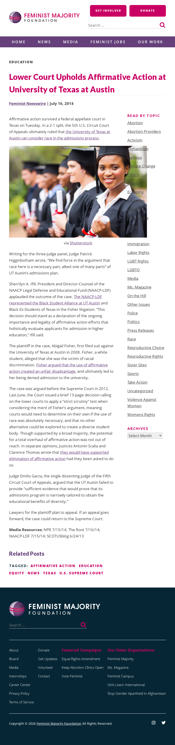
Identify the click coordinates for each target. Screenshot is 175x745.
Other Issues (138, 304)
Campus (134, 157)
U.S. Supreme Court (81, 573)
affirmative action (53, 565)
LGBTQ (133, 269)
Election (134, 209)
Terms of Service (21, 702)
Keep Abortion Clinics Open (82, 667)
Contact (44, 676)
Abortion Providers (144, 131)
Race (131, 339)
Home (19, 41)
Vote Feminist (72, 676)
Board (13, 658)
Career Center (20, 684)
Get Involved (108, 11)
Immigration (138, 243)
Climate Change (141, 166)
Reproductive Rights (145, 356)
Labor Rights (138, 252)
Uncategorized (140, 390)
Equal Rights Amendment (81, 658)
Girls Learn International (126, 684)
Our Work (150, 41)
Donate (147, 11)
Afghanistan (137, 148)
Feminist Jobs (108, 41)
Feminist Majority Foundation (59, 723)
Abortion (135, 122)
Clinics (133, 174)
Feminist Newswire (27, 103)
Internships (17, 676)
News (44, 41)
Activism (134, 140)
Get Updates (47, 658)
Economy (135, 192)
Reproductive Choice (145, 347)
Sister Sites (137, 364)
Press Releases (140, 330)
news (34, 573)
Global (133, 226)
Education (21, 62)
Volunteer (45, 667)
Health (133, 235)
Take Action (137, 382)
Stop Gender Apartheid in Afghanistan (137, 693)
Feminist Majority (121, 658)
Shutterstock (81, 243)
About (13, 650)
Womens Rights (141, 414)
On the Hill (136, 295)
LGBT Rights (138, 261)
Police (132, 313)
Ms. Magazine (139, 287)
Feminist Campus (121, 676)
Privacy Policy (19, 693)
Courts (133, 183)
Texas (49, 573)
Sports (133, 373)
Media (70, 41)
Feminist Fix (138, 217)
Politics (133, 321)
